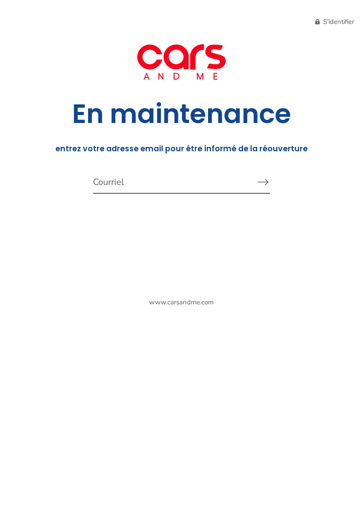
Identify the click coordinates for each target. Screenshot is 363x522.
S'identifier (337, 21)
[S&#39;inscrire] (263, 181)
